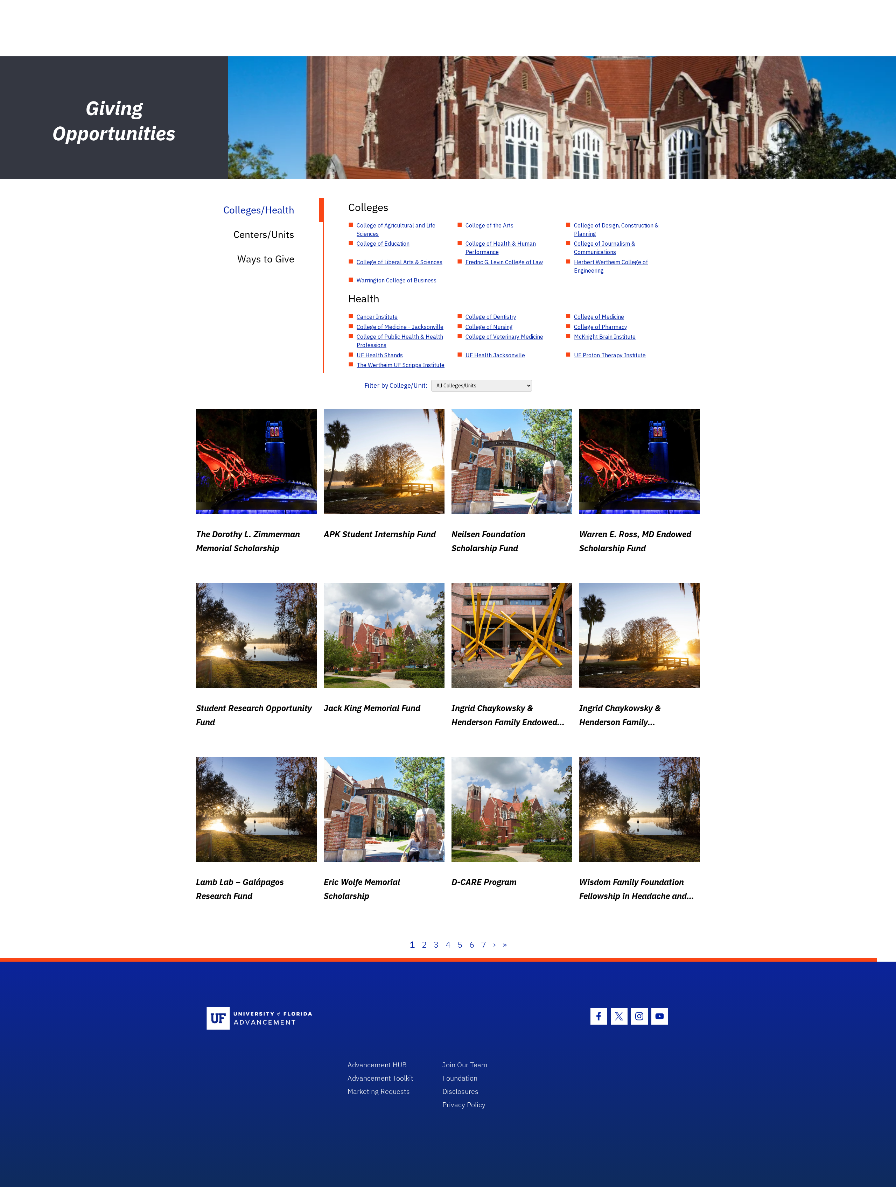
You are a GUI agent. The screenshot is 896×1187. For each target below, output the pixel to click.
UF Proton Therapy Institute (610, 355)
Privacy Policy (463, 1104)
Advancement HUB (377, 1064)
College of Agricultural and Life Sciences (396, 229)
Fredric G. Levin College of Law (504, 262)
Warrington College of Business (396, 280)
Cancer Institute (377, 316)
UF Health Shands (380, 355)
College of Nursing (489, 326)
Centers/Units (263, 234)
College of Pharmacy (600, 326)
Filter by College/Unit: (396, 385)
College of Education (383, 243)
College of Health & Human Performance (500, 247)
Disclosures (460, 1091)
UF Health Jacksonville (495, 355)
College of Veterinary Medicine (504, 336)
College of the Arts (489, 225)
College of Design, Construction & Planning (616, 229)
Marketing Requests (379, 1091)
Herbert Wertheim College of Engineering (611, 266)
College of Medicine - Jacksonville (400, 326)
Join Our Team (465, 1064)
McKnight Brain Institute (605, 336)
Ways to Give (265, 258)
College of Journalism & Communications (604, 247)
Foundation (459, 1078)
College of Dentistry (490, 316)
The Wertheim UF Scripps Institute (400, 364)
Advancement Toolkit (380, 1078)
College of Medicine (599, 316)
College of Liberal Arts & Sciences (399, 262)
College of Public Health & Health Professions (400, 341)
